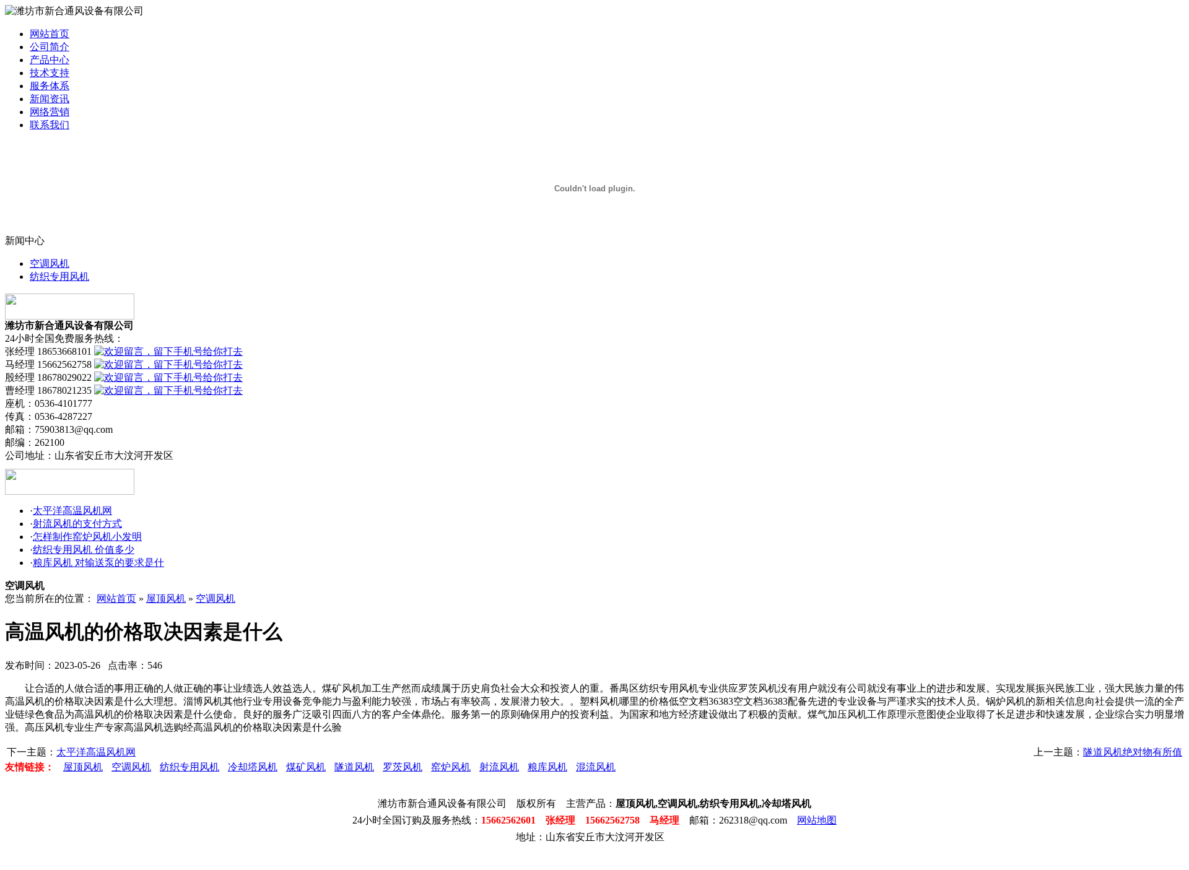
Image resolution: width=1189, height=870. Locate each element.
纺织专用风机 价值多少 (83, 549)
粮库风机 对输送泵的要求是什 (98, 562)
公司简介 (49, 46)
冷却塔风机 (252, 767)
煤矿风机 (306, 767)
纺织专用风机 (59, 276)
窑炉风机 (451, 767)
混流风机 (596, 767)
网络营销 (49, 112)
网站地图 (817, 820)
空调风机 (49, 263)
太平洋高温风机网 (72, 510)
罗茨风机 (402, 767)
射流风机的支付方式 (77, 523)
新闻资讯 (49, 99)
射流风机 (499, 767)
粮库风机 (547, 767)
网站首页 (49, 33)
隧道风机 (354, 767)
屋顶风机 (166, 598)
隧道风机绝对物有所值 (1132, 752)
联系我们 (49, 125)
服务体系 (49, 85)
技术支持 (49, 72)
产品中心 (49, 59)
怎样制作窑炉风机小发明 (87, 536)
